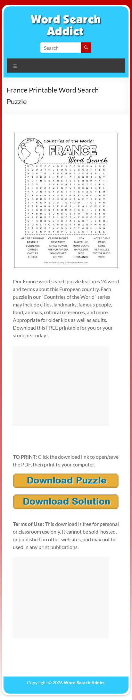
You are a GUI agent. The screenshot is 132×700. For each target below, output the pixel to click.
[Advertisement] (60, 386)
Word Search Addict (84, 682)
